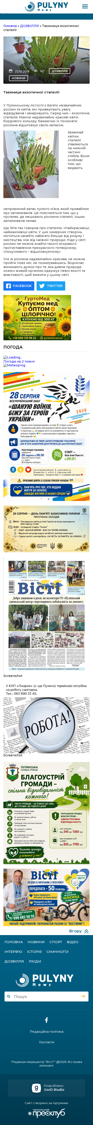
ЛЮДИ (35, 961)
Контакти (46, 1042)
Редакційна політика (46, 1032)
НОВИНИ (18, 78)
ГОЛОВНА (14, 942)
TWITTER (55, 286)
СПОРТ (55, 942)
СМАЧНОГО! (57, 951)
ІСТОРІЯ (34, 951)
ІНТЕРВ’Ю (13, 951)
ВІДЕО (73, 942)
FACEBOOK (22, 286)
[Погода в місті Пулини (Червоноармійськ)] (46, 358)
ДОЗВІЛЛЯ (59, 71)
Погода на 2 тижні (19, 361)
